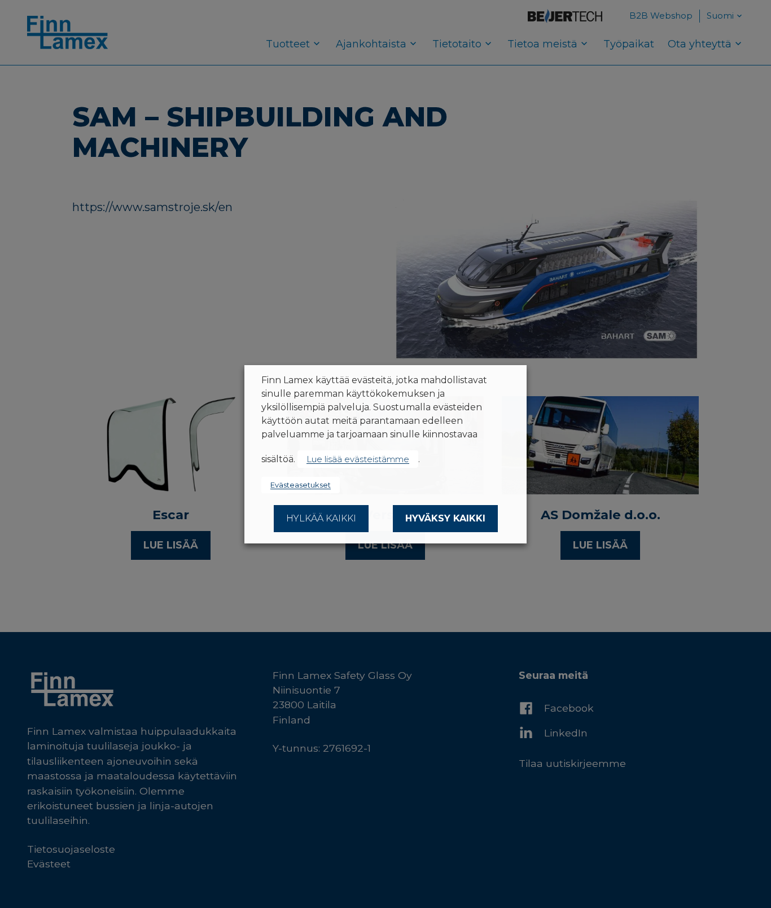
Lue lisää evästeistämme (357, 459)
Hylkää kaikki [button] (321, 518)
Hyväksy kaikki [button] (445, 518)
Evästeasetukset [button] (300, 484)
